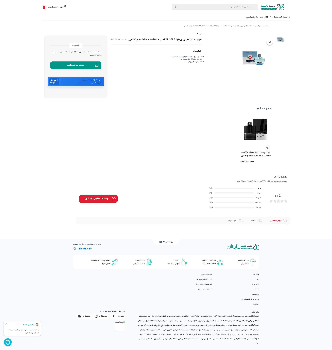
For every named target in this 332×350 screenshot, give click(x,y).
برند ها (262, 17)
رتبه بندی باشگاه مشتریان (250, 299)
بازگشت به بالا (168, 242)
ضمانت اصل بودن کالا (204, 279)
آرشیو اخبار (255, 294)
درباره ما (256, 304)
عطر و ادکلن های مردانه (243, 26)
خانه (265, 26)
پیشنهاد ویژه (250, 17)
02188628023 (85, 248)
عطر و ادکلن (258, 26)
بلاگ (257, 289)
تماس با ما (255, 284)
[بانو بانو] (272, 7)
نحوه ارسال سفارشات (204, 289)
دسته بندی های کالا (279, 17)
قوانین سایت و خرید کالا (204, 284)
